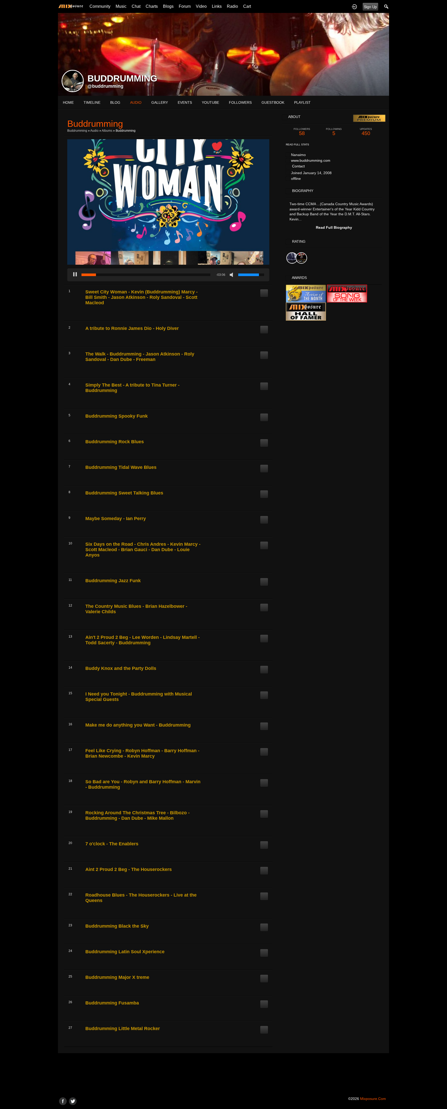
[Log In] (354, 6)
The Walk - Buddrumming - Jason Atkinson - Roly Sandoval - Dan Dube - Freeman (139, 356)
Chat (136, 6)
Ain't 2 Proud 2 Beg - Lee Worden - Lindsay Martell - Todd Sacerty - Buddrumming (142, 640)
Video (201, 6)
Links (217, 6)
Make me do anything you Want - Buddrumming (138, 725)
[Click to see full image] (223, 54)
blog (115, 102)
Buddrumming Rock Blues (114, 441)
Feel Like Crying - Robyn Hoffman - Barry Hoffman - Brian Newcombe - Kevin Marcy (142, 753)
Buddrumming (77, 130)
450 (366, 132)
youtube (210, 102)
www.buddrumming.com (310, 160)
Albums (107, 130)
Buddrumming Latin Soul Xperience (125, 951)
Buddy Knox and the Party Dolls (120, 668)
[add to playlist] (264, 291)
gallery (159, 102)
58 (302, 132)
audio (135, 102)
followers (240, 102)
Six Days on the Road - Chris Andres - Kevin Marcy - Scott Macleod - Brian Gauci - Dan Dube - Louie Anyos (142, 550)
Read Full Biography (334, 227)
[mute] (232, 275)
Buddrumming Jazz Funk (113, 580)
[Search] (386, 6)
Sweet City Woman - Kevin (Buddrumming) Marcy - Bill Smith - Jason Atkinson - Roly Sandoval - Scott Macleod (141, 297)
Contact (298, 166)
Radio (232, 6)
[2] (89, 314)
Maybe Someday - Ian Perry (115, 518)
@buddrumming (105, 86)
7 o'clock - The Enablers (111, 843)
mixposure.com (373, 1099)
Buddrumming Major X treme (117, 977)
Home (68, 102)
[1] (87, 314)
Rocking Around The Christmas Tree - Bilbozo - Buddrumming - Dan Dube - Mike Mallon (137, 815)
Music (121, 6)
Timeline (92, 102)
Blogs (168, 6)
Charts (152, 6)
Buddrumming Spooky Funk (116, 416)
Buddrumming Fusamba (112, 1003)
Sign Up (370, 6)
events (185, 102)
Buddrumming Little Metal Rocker (122, 1028)
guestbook (273, 102)
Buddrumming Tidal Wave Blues (121, 467)
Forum (185, 6)
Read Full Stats (297, 144)
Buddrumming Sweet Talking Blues (124, 493)
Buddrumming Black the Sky (117, 926)
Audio (94, 130)
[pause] (75, 275)
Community (100, 6)
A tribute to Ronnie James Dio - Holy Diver (132, 328)
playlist (302, 102)
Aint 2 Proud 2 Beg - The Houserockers (128, 869)
